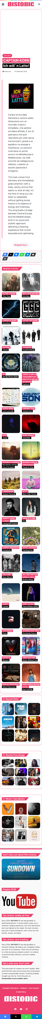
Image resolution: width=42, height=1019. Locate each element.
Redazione (7, 71)
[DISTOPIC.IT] (21, 4)
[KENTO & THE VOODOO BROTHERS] (8, 822)
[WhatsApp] (21, 254)
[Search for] (39, 5)
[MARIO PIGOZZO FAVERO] (34, 835)
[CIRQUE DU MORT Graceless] (11, 309)
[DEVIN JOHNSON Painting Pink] (31, 536)
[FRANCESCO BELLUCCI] (34, 809)
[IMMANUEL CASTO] (8, 835)
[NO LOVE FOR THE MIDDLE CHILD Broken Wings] (31, 563)
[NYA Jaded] (11, 424)
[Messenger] (15, 254)
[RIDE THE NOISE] (8, 763)
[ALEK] (34, 763)
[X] (10, 254)
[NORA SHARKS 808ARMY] (31, 424)
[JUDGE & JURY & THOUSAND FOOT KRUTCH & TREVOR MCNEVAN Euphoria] (31, 362)
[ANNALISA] (21, 822)
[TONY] (21, 735)
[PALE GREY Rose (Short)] (11, 563)
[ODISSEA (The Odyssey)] (34, 735)
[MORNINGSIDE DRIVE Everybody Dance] (31, 619)
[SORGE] (34, 822)
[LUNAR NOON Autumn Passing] (11, 480)
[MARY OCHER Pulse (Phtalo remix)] (31, 592)
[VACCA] (8, 809)
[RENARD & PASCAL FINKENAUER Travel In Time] (31, 450)
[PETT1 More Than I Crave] (31, 480)
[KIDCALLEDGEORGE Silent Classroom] (11, 673)
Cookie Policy (21, 992)
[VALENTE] (21, 835)
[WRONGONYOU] (8, 772)
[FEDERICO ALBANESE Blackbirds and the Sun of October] (11, 450)
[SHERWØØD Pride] (11, 619)
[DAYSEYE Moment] (11, 646)
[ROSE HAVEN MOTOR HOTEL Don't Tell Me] (31, 673)
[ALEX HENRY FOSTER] (8, 781)
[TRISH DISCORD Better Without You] (31, 646)
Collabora (23, 988)
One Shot (7, 56)
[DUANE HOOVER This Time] (11, 282)
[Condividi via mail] (32, 254)
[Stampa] (4, 258)
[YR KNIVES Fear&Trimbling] (31, 336)
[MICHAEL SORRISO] (21, 781)
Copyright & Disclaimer (10, 988)
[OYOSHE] (21, 763)
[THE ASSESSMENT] (34, 722)
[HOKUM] (34, 709)
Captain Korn (21, 245)
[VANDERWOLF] (34, 781)
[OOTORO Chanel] (11, 336)
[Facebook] (4, 254)
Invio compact (33, 988)
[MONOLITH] (8, 709)
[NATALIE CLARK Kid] (31, 507)
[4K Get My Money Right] (11, 362)
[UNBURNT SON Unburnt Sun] (31, 397)
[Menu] (3, 5)
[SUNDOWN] (8, 722)
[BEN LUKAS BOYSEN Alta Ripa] (31, 282)
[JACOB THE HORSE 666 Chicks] (31, 309)
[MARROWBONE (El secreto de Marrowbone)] (21, 722)
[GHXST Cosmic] (11, 592)
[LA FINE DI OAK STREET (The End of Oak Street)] (21, 709)
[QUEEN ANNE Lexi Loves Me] (11, 397)
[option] (21, 869)
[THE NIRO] (21, 772)
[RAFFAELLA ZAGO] (34, 772)
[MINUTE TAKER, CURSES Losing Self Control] (11, 507)
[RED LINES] (21, 809)
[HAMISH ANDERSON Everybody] (11, 536)
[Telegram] (26, 254)
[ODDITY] (8, 735)
